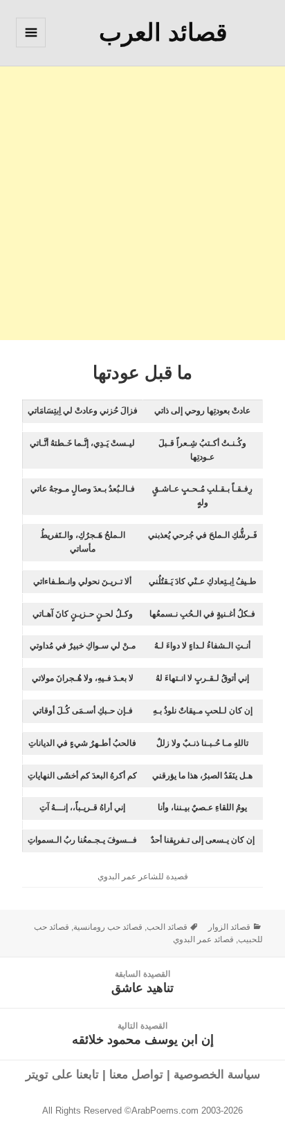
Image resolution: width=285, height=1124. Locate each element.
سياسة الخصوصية (217, 1074)
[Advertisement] (142, 197)
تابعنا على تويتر (62, 1074)
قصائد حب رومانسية (107, 927)
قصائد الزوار (229, 927)
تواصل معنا (136, 1074)
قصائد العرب (163, 32)
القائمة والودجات (30, 47)
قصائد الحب (167, 927)
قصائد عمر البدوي (203, 939)
